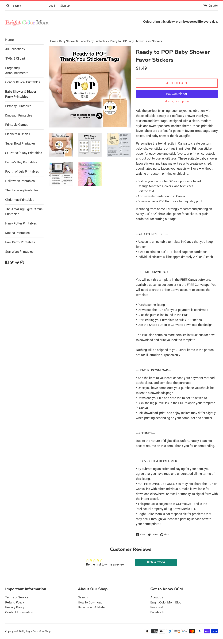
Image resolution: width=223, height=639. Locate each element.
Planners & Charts (17, 134)
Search (83, 597)
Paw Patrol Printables (20, 242)
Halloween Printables (20, 181)
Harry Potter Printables (21, 223)
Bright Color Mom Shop (38, 631)
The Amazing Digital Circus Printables (24, 211)
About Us (156, 597)
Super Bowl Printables (20, 143)
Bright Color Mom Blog (165, 602)
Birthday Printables (18, 106)
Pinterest (156, 607)
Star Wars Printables (19, 251)
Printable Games (16, 124)
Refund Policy (14, 602)
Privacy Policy (14, 607)
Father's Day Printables (21, 162)
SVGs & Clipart (15, 58)
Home (9, 39)
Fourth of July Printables (22, 171)
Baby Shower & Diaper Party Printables (20, 94)
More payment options (177, 101)
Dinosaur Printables (18, 115)
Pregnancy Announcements (16, 70)
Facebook (157, 612)
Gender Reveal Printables (22, 82)
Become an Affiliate (91, 607)
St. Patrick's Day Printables (23, 153)
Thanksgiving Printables (21, 190)
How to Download (90, 602)
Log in (52, 5)
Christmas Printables (19, 200)
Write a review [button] (156, 562)
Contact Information (19, 612)
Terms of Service (17, 597)
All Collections (15, 49)
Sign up (65, 5)
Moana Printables (17, 233)
